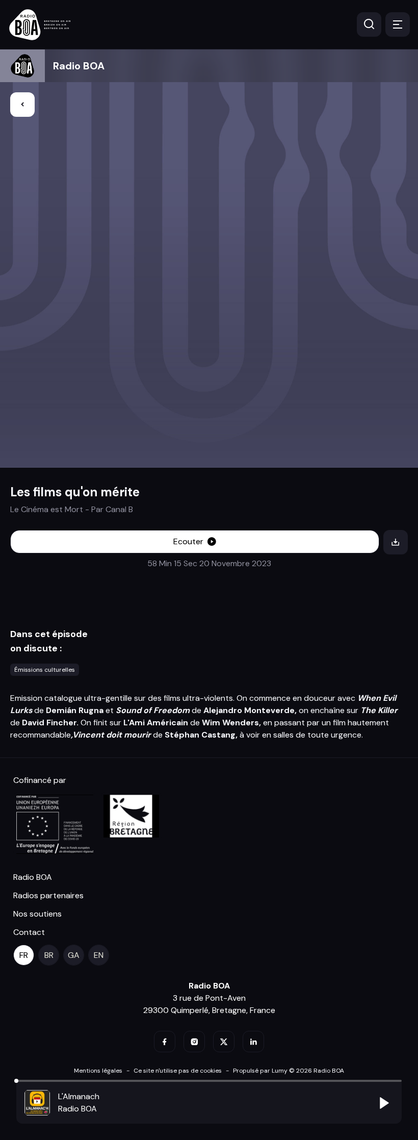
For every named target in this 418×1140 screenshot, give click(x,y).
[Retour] (22, 104)
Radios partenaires (48, 895)
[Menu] (397, 24)
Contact (29, 932)
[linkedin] (253, 1041)
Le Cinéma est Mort (46, 509)
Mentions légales (98, 1071)
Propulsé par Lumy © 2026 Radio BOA (288, 1071)
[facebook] (164, 1041)
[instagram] (194, 1041)
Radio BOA (78, 65)
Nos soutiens (37, 913)
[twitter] (223, 1041)
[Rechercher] (369, 24)
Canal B (119, 509)
